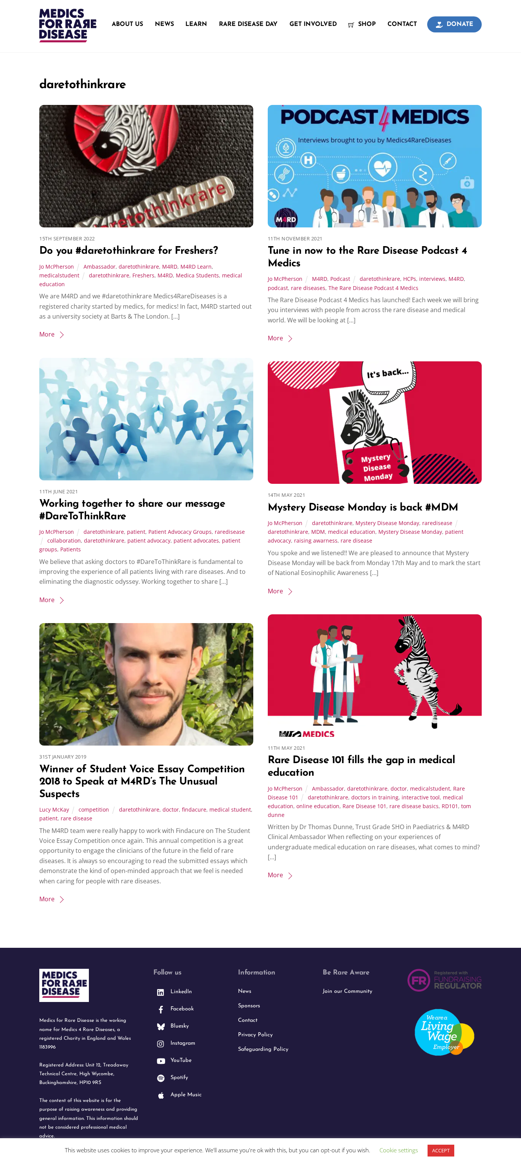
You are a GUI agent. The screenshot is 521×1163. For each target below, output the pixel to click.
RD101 (450, 806)
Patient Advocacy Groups (180, 531)
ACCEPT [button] (441, 1150)
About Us (127, 24)
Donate (459, 24)
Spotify (178, 1078)
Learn (196, 24)
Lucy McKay (54, 809)
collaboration (64, 540)
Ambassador (100, 266)
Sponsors (249, 1006)
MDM (318, 531)
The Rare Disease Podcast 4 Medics (373, 288)
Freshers (143, 275)
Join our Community (347, 991)
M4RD (169, 266)
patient (136, 531)
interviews (432, 278)
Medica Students (197, 275)
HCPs (409, 278)
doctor (399, 788)
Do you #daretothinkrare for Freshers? (128, 251)
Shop (366, 24)
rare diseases (308, 288)
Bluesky (179, 1026)
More (47, 334)
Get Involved (313, 24)
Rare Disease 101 (364, 806)
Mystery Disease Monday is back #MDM (363, 508)
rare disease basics (414, 806)
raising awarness (316, 540)
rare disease (356, 540)
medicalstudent (59, 275)
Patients (70, 549)
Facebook (181, 1009)
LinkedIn (180, 992)
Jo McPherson (56, 266)
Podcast (340, 278)
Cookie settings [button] (398, 1150)
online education (317, 806)
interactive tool (421, 797)
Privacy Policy (255, 1035)
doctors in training (375, 797)
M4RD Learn (196, 266)
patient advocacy (148, 540)
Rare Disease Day (248, 24)
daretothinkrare (139, 266)
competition (94, 809)
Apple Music (185, 1095)
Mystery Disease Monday (387, 523)
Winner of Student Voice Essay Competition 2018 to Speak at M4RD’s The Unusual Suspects (142, 782)
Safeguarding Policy (263, 1049)
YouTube (180, 1060)
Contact (402, 24)
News (164, 24)
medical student (230, 809)
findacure (194, 809)
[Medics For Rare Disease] (67, 38)
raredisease (230, 531)
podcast (278, 288)
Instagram (182, 1043)
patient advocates (196, 540)
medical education (351, 531)
